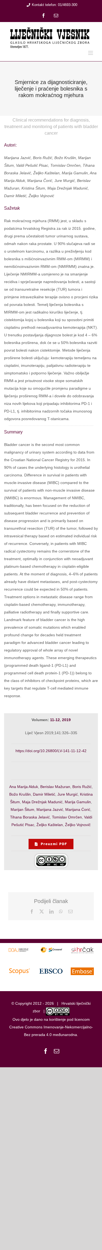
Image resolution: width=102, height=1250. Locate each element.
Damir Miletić (44, 794)
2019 (66, 720)
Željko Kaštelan (49, 825)
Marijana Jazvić (49, 809)
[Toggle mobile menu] (91, 53)
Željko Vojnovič (78, 825)
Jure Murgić (67, 794)
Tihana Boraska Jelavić (30, 817)
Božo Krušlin (20, 794)
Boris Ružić (82, 786)
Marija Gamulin (78, 802)
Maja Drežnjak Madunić (42, 802)
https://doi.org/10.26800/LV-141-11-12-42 (51, 751)
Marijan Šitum (22, 809)
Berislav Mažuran (55, 786)
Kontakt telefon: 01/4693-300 (54, 5)
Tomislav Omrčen (67, 817)
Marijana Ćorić (77, 809)
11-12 (55, 720)
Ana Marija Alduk (23, 786)
